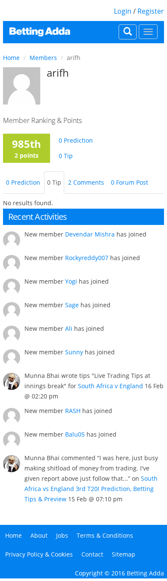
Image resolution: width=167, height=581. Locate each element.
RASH (73, 411)
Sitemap (123, 554)
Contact (92, 554)
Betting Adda (145, 573)
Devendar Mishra (90, 234)
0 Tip (66, 156)
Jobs (62, 535)
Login (122, 11)
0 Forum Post (129, 182)
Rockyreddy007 (86, 258)
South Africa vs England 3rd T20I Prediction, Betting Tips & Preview (91, 488)
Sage (72, 305)
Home (11, 58)
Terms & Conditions (105, 535)
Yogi (71, 281)
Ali (68, 328)
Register (150, 11)
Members (43, 58)
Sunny (74, 352)
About (39, 535)
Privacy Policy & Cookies (39, 554)
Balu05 (75, 434)
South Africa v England (110, 386)
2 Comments (86, 182)
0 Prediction (76, 140)
